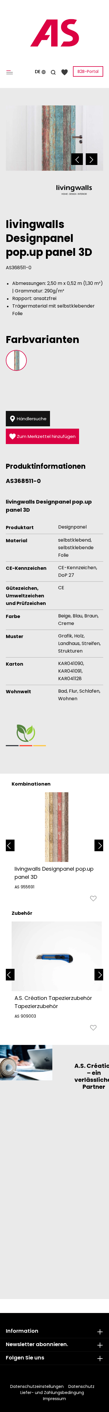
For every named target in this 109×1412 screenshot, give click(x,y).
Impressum (54, 1399)
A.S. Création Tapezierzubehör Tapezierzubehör (53, 1002)
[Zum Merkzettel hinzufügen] (93, 900)
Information (22, 1330)
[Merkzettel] (64, 72)
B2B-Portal (88, 71)
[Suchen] (53, 71)
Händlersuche (31, 419)
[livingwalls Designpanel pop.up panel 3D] (57, 827)
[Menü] (11, 72)
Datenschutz (81, 1386)
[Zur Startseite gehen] (54, 33)
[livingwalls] (74, 190)
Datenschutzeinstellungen (37, 1386)
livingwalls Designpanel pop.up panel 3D (54, 873)
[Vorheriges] (77, 159)
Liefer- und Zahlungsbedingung (52, 1392)
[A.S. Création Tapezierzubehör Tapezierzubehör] (57, 956)
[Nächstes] (91, 159)
